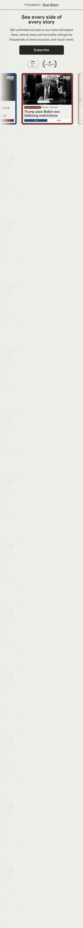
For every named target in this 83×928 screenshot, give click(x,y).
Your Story (50, 5)
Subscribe (41, 50)
